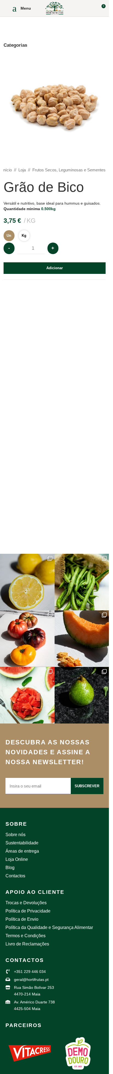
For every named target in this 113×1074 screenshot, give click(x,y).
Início (7, 170)
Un (9, 235)
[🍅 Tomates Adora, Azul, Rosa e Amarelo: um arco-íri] (27, 638)
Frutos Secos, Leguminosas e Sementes (69, 170)
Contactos (15, 875)
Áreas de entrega (22, 851)
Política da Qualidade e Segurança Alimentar (49, 927)
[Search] (91, 8)
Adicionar (54, 268)
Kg (24, 235)
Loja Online (16, 859)
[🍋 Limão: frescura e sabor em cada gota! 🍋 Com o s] (27, 582)
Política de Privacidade (27, 911)
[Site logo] (54, 7)
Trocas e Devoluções (26, 902)
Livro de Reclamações (27, 944)
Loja (22, 170)
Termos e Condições (25, 935)
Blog (10, 867)
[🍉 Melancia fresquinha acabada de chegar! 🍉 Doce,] (27, 695)
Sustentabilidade (21, 843)
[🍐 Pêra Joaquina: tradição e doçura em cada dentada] (82, 695)
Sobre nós (15, 834)
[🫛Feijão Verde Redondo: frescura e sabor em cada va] (82, 582)
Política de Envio (21, 919)
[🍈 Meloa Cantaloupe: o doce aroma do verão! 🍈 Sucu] (82, 638)
